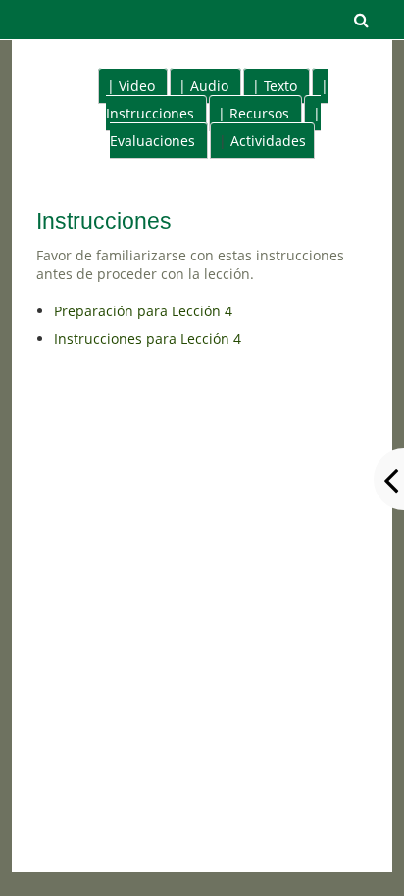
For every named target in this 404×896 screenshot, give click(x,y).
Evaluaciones (152, 140)
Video (137, 85)
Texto (280, 85)
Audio (209, 85)
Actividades (268, 140)
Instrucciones (150, 113)
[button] (361, 19)
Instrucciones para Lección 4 (147, 338)
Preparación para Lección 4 (143, 311)
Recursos (259, 113)
